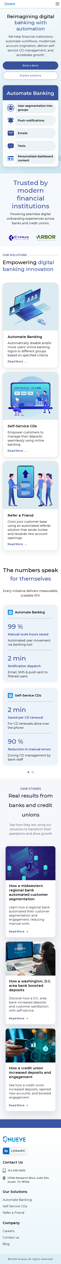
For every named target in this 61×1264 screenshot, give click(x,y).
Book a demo (31, 65)
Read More (15, 361)
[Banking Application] (9, 4)
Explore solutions (30, 75)
